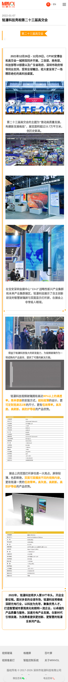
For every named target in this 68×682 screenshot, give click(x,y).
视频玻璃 (7, 653)
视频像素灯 (8, 660)
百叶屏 (48, 653)
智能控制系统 (31, 660)
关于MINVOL (52, 660)
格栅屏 (27, 653)
